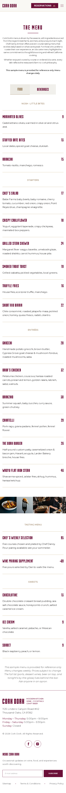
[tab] (20, 89)
